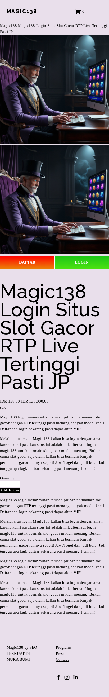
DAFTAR (27, 262)
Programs (63, 648)
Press (60, 654)
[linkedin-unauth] (75, 677)
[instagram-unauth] (67, 677)
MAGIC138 (22, 11)
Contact (62, 659)
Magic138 (8, 25)
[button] (10, 490)
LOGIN (82, 262)
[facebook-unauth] (58, 677)
